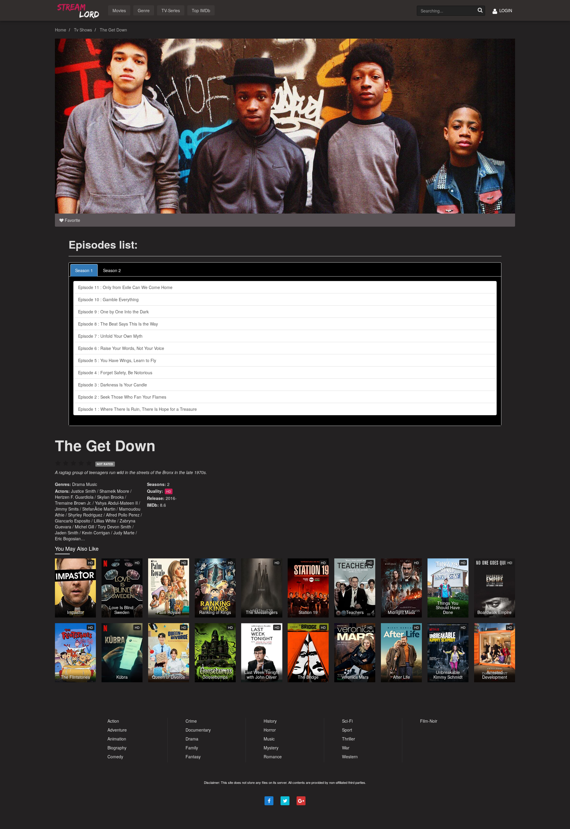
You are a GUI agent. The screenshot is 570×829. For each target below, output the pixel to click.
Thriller (348, 739)
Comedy (115, 756)
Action (113, 721)
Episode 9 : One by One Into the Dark (113, 312)
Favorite (72, 220)
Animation (116, 739)
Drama (78, 484)
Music (91, 484)
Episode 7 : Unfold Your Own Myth (110, 336)
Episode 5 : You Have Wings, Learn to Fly (117, 360)
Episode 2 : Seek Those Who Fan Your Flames (122, 397)
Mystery (271, 748)
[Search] (480, 11)
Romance (273, 756)
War (345, 748)
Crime (191, 721)
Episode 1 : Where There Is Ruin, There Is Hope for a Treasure (137, 409)
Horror (270, 730)
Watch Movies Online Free (79, 10)
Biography (116, 748)
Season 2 (112, 270)
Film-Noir (428, 721)
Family (192, 748)
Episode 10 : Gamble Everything (108, 299)
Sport (347, 730)
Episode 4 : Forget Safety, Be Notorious (115, 372)
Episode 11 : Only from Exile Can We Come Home (125, 287)
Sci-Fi (347, 721)
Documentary (198, 730)
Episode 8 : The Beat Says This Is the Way (118, 324)
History (270, 721)
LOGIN (505, 10)
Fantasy (193, 756)
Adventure (117, 730)
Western (350, 756)
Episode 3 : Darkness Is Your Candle (112, 385)
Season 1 (84, 270)
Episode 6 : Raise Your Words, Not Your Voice (121, 348)
